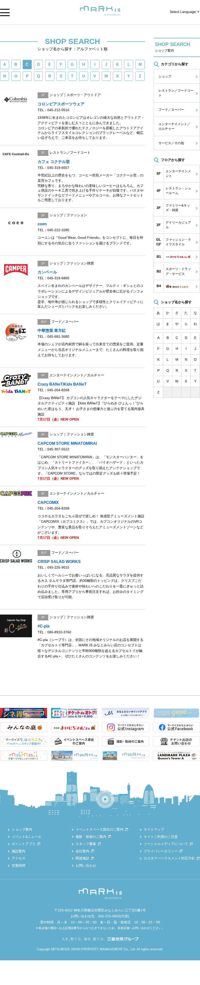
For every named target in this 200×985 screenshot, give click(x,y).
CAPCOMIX (48, 502)
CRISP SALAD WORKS (59, 562)
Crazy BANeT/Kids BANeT (62, 384)
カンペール (47, 272)
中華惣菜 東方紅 (52, 330)
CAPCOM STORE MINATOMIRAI (67, 443)
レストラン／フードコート (176, 93)
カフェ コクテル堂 (54, 162)
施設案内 (18, 851)
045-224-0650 (109, 916)
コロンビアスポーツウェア (61, 104)
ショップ (165, 76)
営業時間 (18, 865)
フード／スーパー (171, 109)
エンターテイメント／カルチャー (174, 126)
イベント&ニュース (26, 837)
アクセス (18, 858)
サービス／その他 (171, 143)
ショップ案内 (22, 829)
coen (42, 224)
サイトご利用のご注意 (161, 837)
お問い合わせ (86, 865)
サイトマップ (154, 829)
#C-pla (44, 626)
